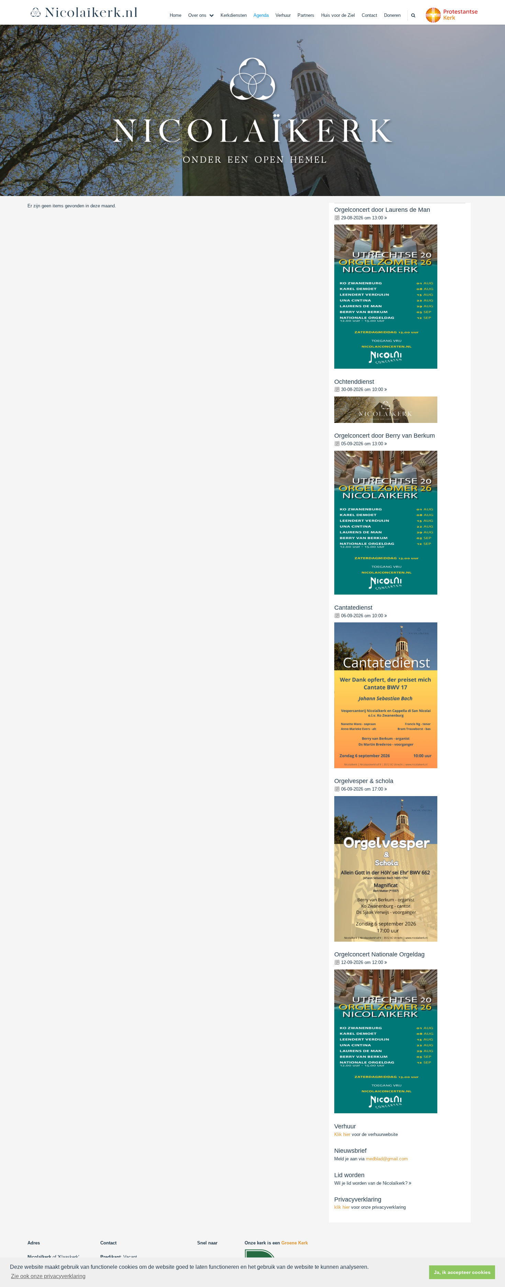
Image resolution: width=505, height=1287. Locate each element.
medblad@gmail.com (387, 1158)
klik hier (342, 1207)
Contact (369, 15)
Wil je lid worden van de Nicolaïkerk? (371, 1183)
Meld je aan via (371, 1158)
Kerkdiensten (234, 15)
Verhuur (283, 15)
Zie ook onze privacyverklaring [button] (48, 1276)
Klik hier (343, 1134)
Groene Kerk (294, 1242)
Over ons (197, 15)
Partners (306, 15)
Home (175, 15)
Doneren (392, 15)
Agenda (261, 15)
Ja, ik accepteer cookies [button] (462, 1272)
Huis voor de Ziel (338, 15)
